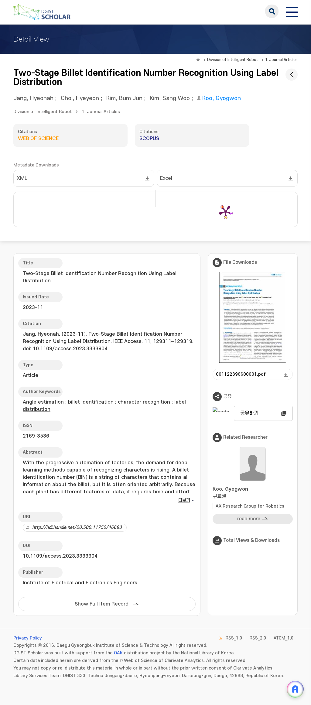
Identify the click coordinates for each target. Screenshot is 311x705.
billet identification (91, 402)
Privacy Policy (27, 638)
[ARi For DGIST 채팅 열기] (295, 689)
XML (22, 178)
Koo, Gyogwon (221, 98)
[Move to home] (198, 60)
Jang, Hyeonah (33, 98)
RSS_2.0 (258, 638)
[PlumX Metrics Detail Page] (225, 211)
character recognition (144, 402)
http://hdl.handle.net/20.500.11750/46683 (77, 527)
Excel (166, 178)
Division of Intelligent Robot (232, 60)
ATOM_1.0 (283, 638)
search (272, 11)
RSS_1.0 (234, 638)
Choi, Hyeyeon (80, 98)
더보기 (184, 500)
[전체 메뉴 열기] (292, 11)
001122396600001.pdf (241, 374)
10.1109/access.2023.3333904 (60, 556)
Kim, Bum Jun (124, 98)
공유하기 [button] (249, 413)
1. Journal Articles (281, 60)
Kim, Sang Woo (170, 98)
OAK (118, 653)
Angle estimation (43, 402)
